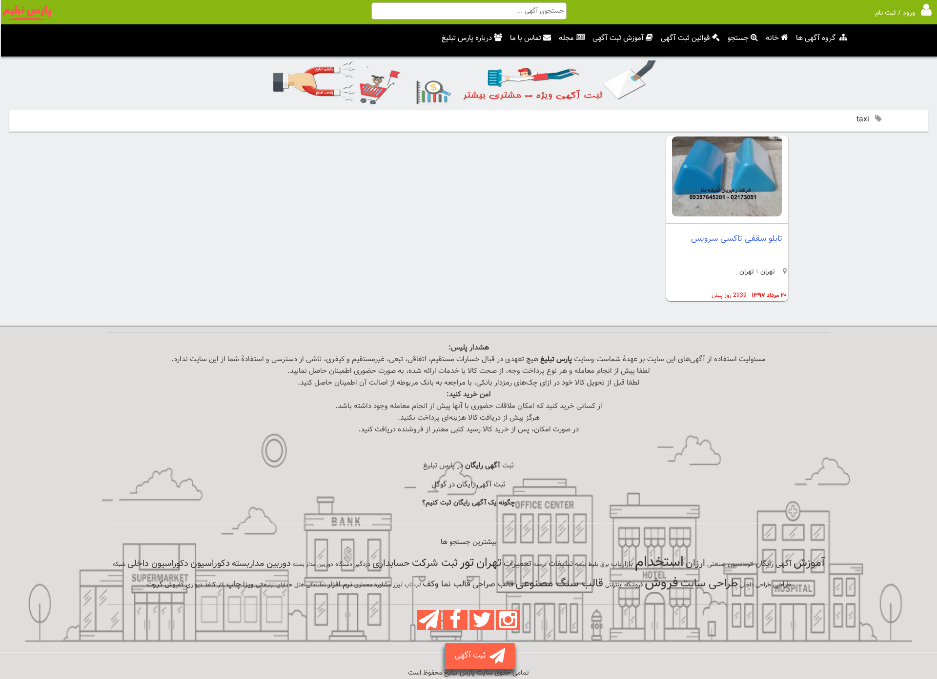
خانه (772, 38)
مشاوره (382, 585)
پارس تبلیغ (556, 359)
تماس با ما (525, 38)
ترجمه (540, 565)
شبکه (119, 564)
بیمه (580, 564)
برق (604, 564)
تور (467, 563)
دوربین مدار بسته (313, 564)
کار (221, 585)
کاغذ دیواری (201, 585)
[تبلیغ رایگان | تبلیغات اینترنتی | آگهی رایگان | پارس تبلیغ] (26, 18)
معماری (363, 585)
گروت (154, 584)
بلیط (593, 564)
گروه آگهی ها (815, 38)
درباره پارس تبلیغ (467, 38)
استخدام (659, 562)
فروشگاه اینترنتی (624, 585)
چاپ (233, 584)
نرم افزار (339, 584)
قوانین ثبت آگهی (685, 38)
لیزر (398, 585)
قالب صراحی (492, 584)
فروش (661, 583)
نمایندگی (316, 585)
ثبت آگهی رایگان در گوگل (468, 484)
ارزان (695, 563)
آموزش (809, 563)
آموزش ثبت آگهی (618, 38)
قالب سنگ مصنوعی (559, 583)
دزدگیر (362, 564)
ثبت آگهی (472, 656)
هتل (299, 585)
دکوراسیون (210, 563)
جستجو (738, 38)
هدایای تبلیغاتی (274, 585)
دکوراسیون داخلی (157, 564)
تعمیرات (517, 563)
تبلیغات (561, 564)
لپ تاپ (413, 585)
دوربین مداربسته (261, 564)
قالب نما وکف (446, 584)
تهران (766, 272)
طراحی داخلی (755, 585)
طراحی (782, 584)
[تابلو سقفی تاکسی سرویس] (727, 215)
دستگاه (343, 564)
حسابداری (391, 563)
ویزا (248, 584)
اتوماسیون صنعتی (730, 564)
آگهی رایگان (773, 564)
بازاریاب (622, 564)
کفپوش (174, 585)
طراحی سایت (708, 583)
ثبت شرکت (435, 563)
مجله (566, 38)
